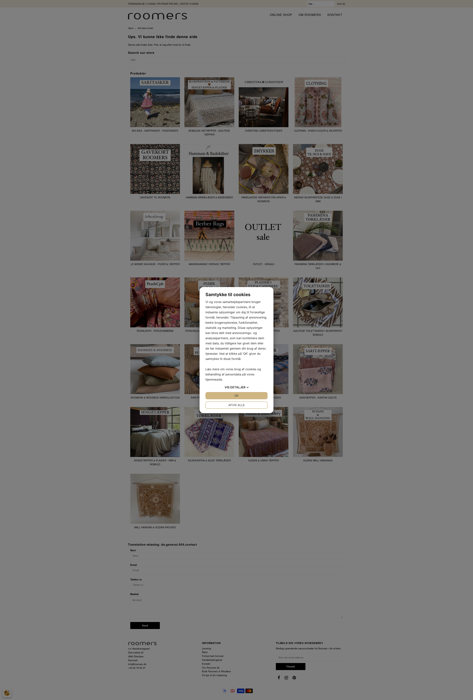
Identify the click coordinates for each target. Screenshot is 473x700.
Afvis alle (236, 405)
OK (236, 395)
